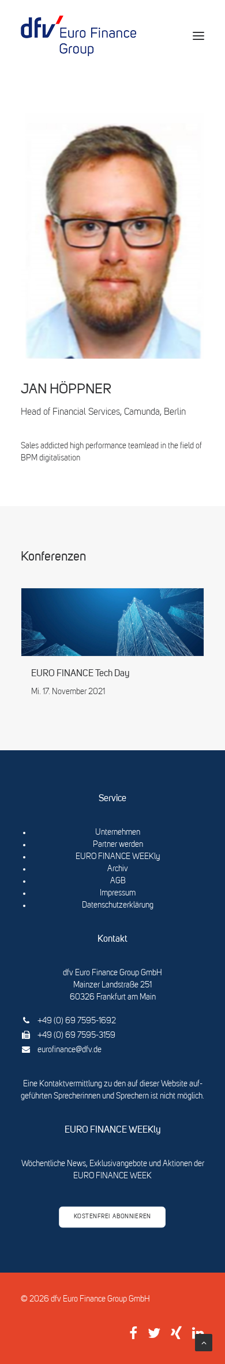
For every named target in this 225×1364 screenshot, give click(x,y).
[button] (198, 36)
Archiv (117, 869)
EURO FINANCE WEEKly (118, 857)
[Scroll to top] (203, 1343)
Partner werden (118, 844)
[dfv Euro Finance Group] (78, 36)
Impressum (118, 893)
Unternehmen (117, 832)
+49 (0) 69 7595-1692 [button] (77, 1021)
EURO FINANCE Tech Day (80, 674)
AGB (118, 881)
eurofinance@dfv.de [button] (70, 1050)
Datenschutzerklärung (117, 905)
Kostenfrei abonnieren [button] (112, 1217)
